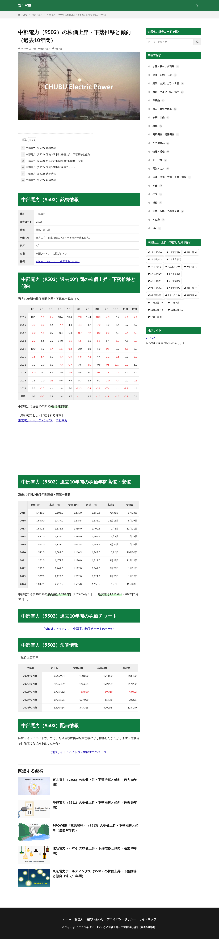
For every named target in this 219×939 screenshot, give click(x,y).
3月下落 (155, 266)
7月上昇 (156, 288)
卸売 (157, 185)
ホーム (67, 919)
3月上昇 (175, 259)
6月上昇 (156, 281)
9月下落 (58, 48)
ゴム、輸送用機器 (164, 108)
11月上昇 (157, 309)
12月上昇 (177, 309)
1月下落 (174, 252)
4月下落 (192, 266)
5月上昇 (156, 274)
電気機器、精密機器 (165, 134)
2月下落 (156, 259)
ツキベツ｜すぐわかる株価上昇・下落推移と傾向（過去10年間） (120, 927)
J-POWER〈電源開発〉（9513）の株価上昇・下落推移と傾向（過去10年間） (95, 827)
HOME (24, 14)
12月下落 (156, 317)
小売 (157, 193)
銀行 (157, 202)
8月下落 (155, 295)
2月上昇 (192, 252)
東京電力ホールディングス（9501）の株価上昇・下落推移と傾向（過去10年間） (95, 873)
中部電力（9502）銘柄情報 (39, 147)
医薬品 (158, 100)
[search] (197, 41)
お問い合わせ (95, 919)
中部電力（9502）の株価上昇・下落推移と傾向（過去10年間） (77, 14)
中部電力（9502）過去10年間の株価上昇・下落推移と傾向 (56, 154)
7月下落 (174, 288)
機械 (157, 125)
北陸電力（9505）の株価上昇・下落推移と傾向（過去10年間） (95, 850)
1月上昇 (156, 252)
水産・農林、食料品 (165, 66)
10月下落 (176, 302)
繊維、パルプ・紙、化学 (168, 91)
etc (156, 228)
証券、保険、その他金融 (168, 210)
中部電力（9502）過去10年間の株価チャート (49, 167)
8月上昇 (192, 288)
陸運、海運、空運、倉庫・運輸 (171, 176)
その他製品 (161, 142)
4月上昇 (174, 266)
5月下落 (174, 274)
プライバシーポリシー (121, 919)
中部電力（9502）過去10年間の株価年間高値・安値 (52, 160)
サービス (159, 159)
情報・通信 (161, 151)
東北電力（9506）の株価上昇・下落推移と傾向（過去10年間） (95, 782)
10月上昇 (157, 302)
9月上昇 (174, 295)
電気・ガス (37, 14)
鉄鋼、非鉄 (160, 117)
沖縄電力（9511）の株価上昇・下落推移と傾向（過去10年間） (95, 804)
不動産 (158, 219)
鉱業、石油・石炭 (164, 74)
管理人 (79, 919)
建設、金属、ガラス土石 (168, 83)
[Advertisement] (79, 445)
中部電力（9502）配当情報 (39, 180)
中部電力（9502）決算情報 (39, 173)
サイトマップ (147, 919)
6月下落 (174, 281)
